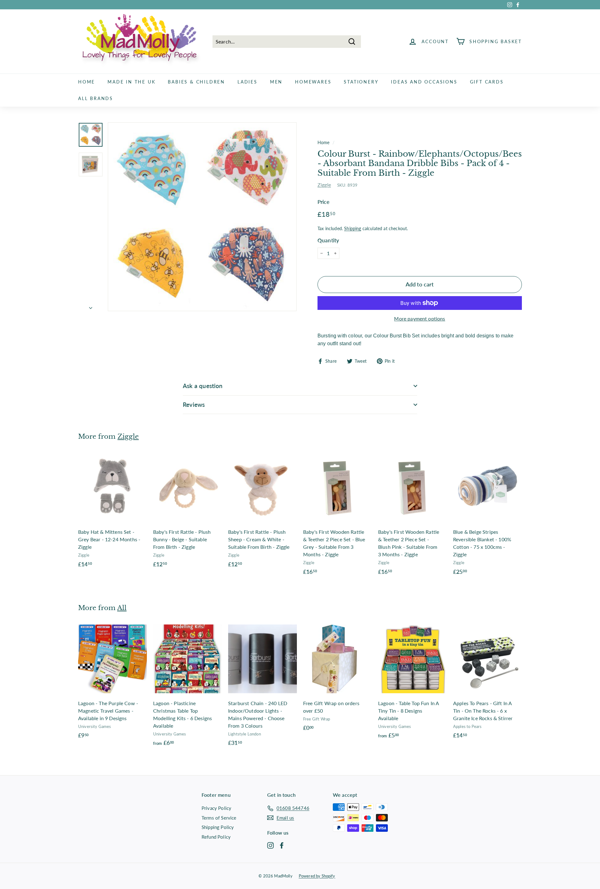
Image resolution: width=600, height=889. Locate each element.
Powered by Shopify (317, 875)
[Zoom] (202, 217)
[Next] (90, 306)
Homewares (313, 81)
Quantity (328, 240)
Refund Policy (216, 837)
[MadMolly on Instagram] (270, 845)
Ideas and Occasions (424, 81)
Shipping (352, 228)
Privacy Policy (216, 808)
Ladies (248, 81)
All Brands (95, 98)
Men (276, 81)
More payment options (419, 318)
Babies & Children (196, 81)
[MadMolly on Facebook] (281, 845)
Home (86, 81)
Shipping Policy (218, 827)
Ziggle (324, 185)
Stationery (361, 81)
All (122, 608)
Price (323, 202)
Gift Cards (487, 81)
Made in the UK (131, 81)
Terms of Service (219, 818)
